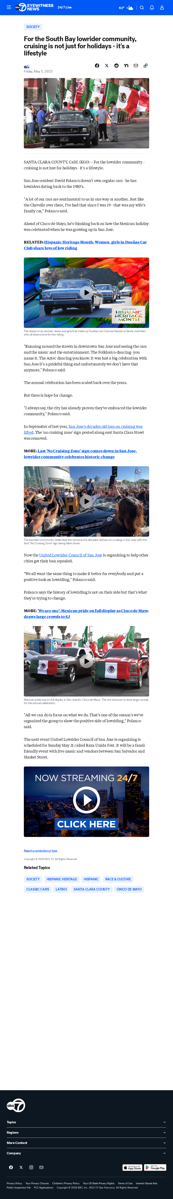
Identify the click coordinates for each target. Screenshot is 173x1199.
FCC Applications (43, 1187)
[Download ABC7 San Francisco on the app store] (132, 1167)
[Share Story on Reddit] (116, 65)
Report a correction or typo (40, 851)
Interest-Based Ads (146, 1183)
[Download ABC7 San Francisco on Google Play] (155, 1167)
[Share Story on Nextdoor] (126, 65)
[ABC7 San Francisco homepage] (34, 7)
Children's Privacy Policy (66, 1183)
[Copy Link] (145, 65)
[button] (8, 7)
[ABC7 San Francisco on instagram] (31, 1167)
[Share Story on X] (106, 65)
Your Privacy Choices (37, 1183)
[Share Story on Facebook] (97, 65)
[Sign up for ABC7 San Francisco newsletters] (41, 1167)
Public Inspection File (19, 1187)
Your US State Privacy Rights (99, 1183)
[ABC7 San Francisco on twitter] (21, 1167)
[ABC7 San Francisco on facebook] (11, 1167)
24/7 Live (65, 7)
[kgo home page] (16, 1105)
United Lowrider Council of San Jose (70, 555)
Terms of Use (125, 1183)
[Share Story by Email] (135, 65)
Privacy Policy (14, 1183)
